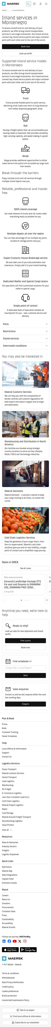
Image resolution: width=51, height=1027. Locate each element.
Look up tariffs (25, 53)
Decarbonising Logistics (12, 821)
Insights (5, 850)
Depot (4, 809)
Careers (5, 895)
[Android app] (28, 949)
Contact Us (7, 757)
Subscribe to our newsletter (27, 1022)
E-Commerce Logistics (12, 793)
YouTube (15, 941)
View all (5, 830)
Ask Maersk (28, 3)
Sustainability (8, 919)
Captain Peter (8, 879)
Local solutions (18, 10)
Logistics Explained (10, 854)
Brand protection (9, 996)
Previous (4, 600)
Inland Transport (9, 777)
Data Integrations (9, 875)
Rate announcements (13, 577)
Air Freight (6, 789)
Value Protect (8, 825)
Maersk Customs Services (13, 773)
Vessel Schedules (9, 736)
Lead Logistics (8, 781)
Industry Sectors (9, 846)
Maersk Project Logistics (12, 805)
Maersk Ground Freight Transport (16, 817)
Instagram (25, 941)
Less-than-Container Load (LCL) (15, 797)
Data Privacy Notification (13, 982)
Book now (25, 46)
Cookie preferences (10, 991)
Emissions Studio (9, 883)
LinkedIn (4, 941)
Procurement (7, 907)
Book (4, 728)
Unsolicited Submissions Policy (15, 1000)
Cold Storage (7, 813)
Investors (6, 903)
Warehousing (7, 785)
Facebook (9, 941)
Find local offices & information (27, 1016)
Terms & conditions (10, 973)
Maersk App (7, 871)
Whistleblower (8, 978)
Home (4, 10)
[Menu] (46, 4)
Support (34, 4)
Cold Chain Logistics (10, 801)
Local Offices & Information (14, 749)
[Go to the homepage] (12, 960)
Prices (4, 724)
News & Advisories (10, 842)
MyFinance (7, 867)
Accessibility (7, 923)
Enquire (25, 704)
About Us (6, 899)
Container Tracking (10, 732)
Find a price (25, 640)
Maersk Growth (8, 927)
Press (4, 915)
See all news (25, 568)
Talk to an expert (27, 1010)
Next (47, 600)
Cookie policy (8, 987)
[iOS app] (10, 949)
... (9, 10)
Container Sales (8, 911)
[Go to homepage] (10, 4)
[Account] (40, 4)
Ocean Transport (9, 769)
